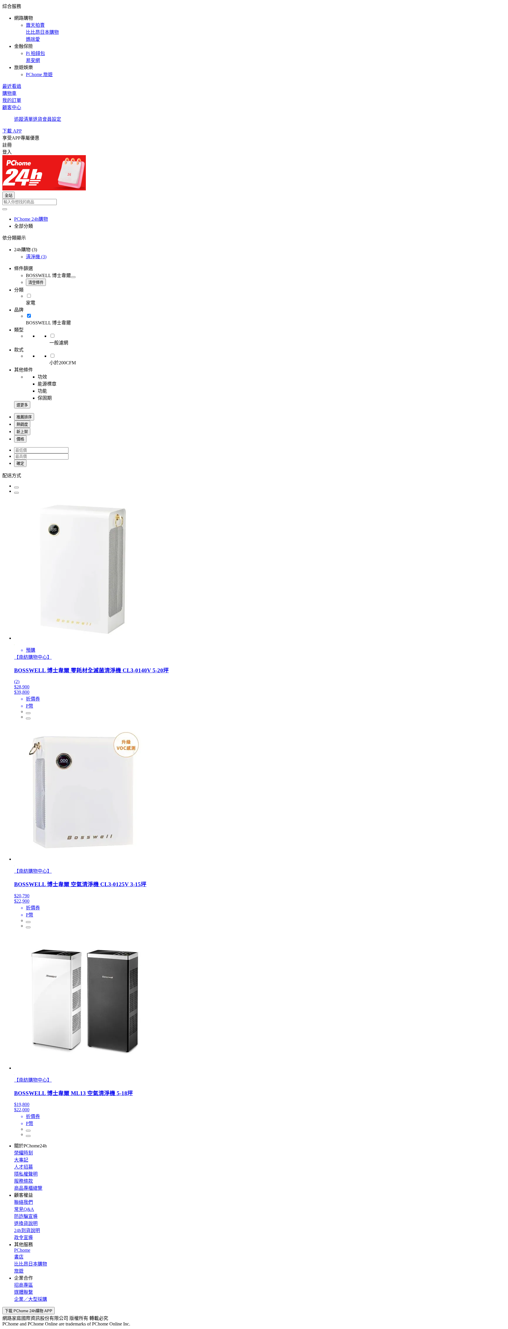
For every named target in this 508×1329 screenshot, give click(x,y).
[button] (254, 40)
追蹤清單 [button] (23, 119)
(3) (36, 256)
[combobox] (254, 202)
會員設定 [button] (51, 119)
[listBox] (254, 475)
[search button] (4, 209)
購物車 (9, 93)
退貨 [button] (37, 119)
